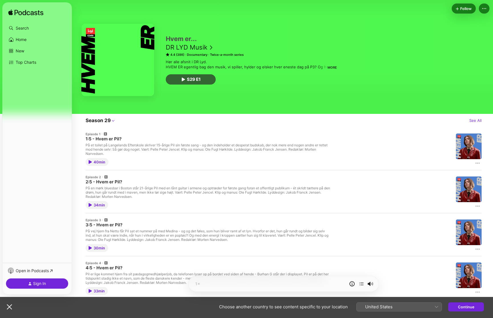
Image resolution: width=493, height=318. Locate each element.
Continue (466, 307)
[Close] (9, 306)
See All (475, 120)
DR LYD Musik (186, 47)
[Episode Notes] (352, 284)
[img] (25, 13)
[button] (37, 28)
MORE (332, 67)
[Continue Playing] (361, 284)
